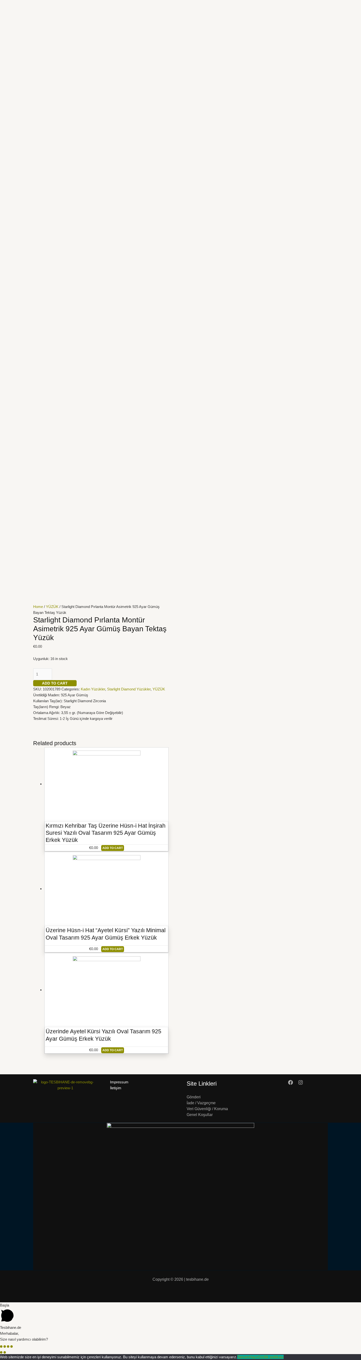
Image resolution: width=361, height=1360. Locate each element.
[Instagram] (300, 1082)
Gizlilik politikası (271, 1357)
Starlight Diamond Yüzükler (129, 689)
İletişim (115, 1088)
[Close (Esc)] (1, 1346)
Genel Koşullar (200, 1115)
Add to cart (55, 683)
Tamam (243, 1357)
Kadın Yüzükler (93, 689)
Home (38, 607)
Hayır (253, 1357)
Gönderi (194, 1097)
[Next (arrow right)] (4, 1352)
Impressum (119, 1082)
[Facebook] (290, 1082)
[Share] (4, 1346)
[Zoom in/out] (11, 1346)
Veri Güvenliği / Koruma (207, 1109)
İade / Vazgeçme (201, 1103)
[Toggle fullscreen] (8, 1346)
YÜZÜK (52, 607)
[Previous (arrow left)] (1, 1352)
